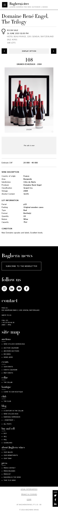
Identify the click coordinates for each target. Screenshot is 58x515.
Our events (8, 366)
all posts (7, 424)
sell (5, 436)
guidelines (8, 443)
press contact (10, 468)
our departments (11, 455)
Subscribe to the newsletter (21, 266)
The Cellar (8, 382)
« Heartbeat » (9, 420)
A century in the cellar (13, 411)
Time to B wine (10, 480)
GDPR (29, 499)
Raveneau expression (12, 417)
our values (8, 452)
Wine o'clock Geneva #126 (14, 344)
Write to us (6, 315)
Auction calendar (11, 348)
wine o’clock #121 (11, 414)
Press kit (7, 474)
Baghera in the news (12, 477)
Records (7, 354)
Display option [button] (29, 51)
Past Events (8, 373)
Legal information (29, 489)
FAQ (5, 439)
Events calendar (10, 370)
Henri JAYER (8, 357)
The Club (7, 401)
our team (7, 458)
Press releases (9, 471)
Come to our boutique (13, 392)
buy (5, 433)
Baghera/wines (28, 4)
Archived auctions (11, 351)
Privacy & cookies (29, 494)
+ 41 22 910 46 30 (8, 322)
